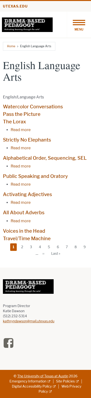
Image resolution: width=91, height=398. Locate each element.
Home (11, 46)
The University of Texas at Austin (42, 376)
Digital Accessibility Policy (32, 386)
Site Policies (65, 381)
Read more (21, 129)
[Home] (27, 24)
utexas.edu (15, 6)
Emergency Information (27, 381)
